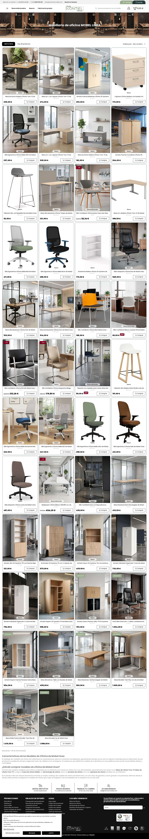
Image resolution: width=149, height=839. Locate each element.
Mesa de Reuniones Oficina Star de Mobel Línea (56, 330)
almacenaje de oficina (51, 772)
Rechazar (32, 833)
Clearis (92, 835)
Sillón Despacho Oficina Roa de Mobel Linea (129, 272)
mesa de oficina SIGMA (31, 772)
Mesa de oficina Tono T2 (125, 770)
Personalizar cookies (12, 833)
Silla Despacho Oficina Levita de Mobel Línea (20, 505)
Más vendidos (139, 44)
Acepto (51, 833)
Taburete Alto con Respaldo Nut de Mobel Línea (20, 213)
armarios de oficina (75, 772)
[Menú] (131, 815)
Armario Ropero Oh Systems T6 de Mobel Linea (56, 622)
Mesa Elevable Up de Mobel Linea (56, 738)
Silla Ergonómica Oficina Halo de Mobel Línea (128, 447)
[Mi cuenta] (128, 8)
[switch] (127, 819)
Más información (9, 829)
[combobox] (109, 8)
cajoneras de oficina (97, 772)
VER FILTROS (8, 44)
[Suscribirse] (144, 807)
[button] (138, 8)
